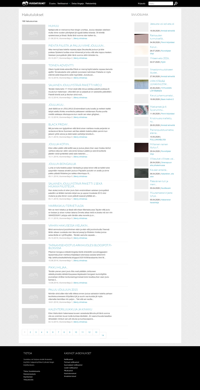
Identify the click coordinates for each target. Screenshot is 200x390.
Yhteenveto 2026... (160, 58)
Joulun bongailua (62, 164)
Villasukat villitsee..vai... (162, 158)
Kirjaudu (141, 3)
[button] (69, 3)
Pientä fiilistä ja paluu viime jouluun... (76, 45)
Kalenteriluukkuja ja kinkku (70, 309)
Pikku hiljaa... (58, 267)
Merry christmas (80, 38)
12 (89, 332)
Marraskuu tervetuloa (66, 205)
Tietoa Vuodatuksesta (31, 371)
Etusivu (52, 3)
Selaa (78, 3)
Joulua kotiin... (59, 144)
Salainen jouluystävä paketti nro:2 (75, 85)
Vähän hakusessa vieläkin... (68, 225)
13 (96, 332)
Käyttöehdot (27, 376)
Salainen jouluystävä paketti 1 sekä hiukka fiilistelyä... (75, 185)
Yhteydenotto (28, 379)
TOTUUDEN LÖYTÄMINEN (161, 89)
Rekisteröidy (90, 3)
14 (103, 335)
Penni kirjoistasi (168, 42)
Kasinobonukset (70, 373)
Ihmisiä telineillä (168, 30)
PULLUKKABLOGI (158, 139)
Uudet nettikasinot (71, 367)
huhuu (53, 26)
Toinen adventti (61, 65)
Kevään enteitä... (159, 170)
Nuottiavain (166, 188)
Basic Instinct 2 (167, 99)
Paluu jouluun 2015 (63, 289)
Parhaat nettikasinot (71, 362)
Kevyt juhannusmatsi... (162, 95)
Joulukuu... (56, 104)
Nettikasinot (63, 3)
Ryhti (163, 62)
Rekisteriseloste (29, 374)
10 (76, 332)
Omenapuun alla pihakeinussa (161, 163)
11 (83, 332)
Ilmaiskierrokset (70, 376)
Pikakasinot (68, 370)
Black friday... (58, 124)
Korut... (154, 47)
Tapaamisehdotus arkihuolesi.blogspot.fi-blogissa (80, 247)
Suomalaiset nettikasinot (73, 365)
